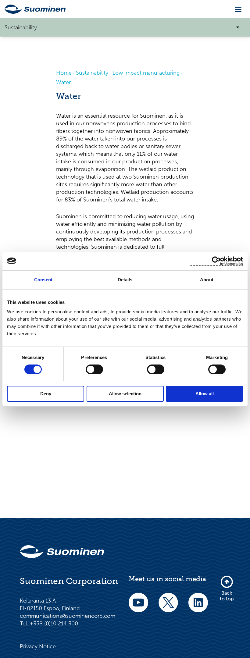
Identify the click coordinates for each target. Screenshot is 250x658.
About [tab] (206, 279)
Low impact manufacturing (146, 72)
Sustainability (92, 72)
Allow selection (125, 393)
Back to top (227, 595)
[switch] (94, 369)
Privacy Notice (38, 646)
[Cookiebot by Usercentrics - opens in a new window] (216, 261)
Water (63, 82)
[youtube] (138, 607)
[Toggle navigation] (238, 9)
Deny (45, 393)
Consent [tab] (43, 279)
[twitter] (168, 607)
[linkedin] (198, 607)
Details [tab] (125, 279)
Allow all (204, 393)
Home (64, 72)
